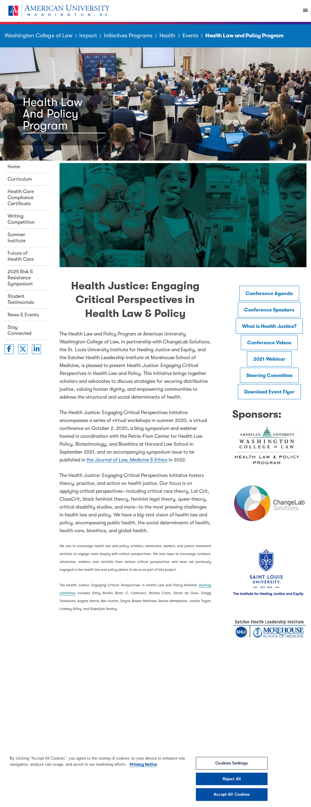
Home (14, 166)
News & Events (23, 315)
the (127, 460)
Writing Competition (21, 219)
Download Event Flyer (269, 392)
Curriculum (20, 179)
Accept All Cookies (232, 794)
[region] (155, 778)
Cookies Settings (231, 763)
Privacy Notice (143, 764)
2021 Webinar (269, 359)
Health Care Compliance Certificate (21, 197)
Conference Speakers (269, 310)
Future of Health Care (21, 256)
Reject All (232, 779)
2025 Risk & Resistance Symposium (20, 278)
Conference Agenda (269, 293)
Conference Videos (269, 343)
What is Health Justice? (269, 326)
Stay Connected (19, 330)
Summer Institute (17, 237)
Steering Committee (269, 375)
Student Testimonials (21, 299)
